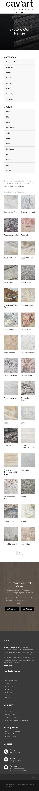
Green (8, 138)
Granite (8, 73)
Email (12, 758)
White (8, 170)
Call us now (12, 609)
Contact (8, 712)
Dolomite (9, 67)
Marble (8, 83)
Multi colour (10, 149)
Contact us (27, 609)
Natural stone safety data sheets (16, 720)
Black (8, 112)
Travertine (9, 99)
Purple (8, 160)
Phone (12, 750)
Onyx (8, 89)
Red (7, 165)
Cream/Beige (10, 128)
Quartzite (9, 94)
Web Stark (9, 787)
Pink (7, 154)
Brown (8, 122)
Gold (8, 133)
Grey (8, 144)
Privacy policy (10, 715)
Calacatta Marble (12, 62)
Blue (8, 117)
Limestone (10, 78)
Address (13, 766)
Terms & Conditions (12, 717)
